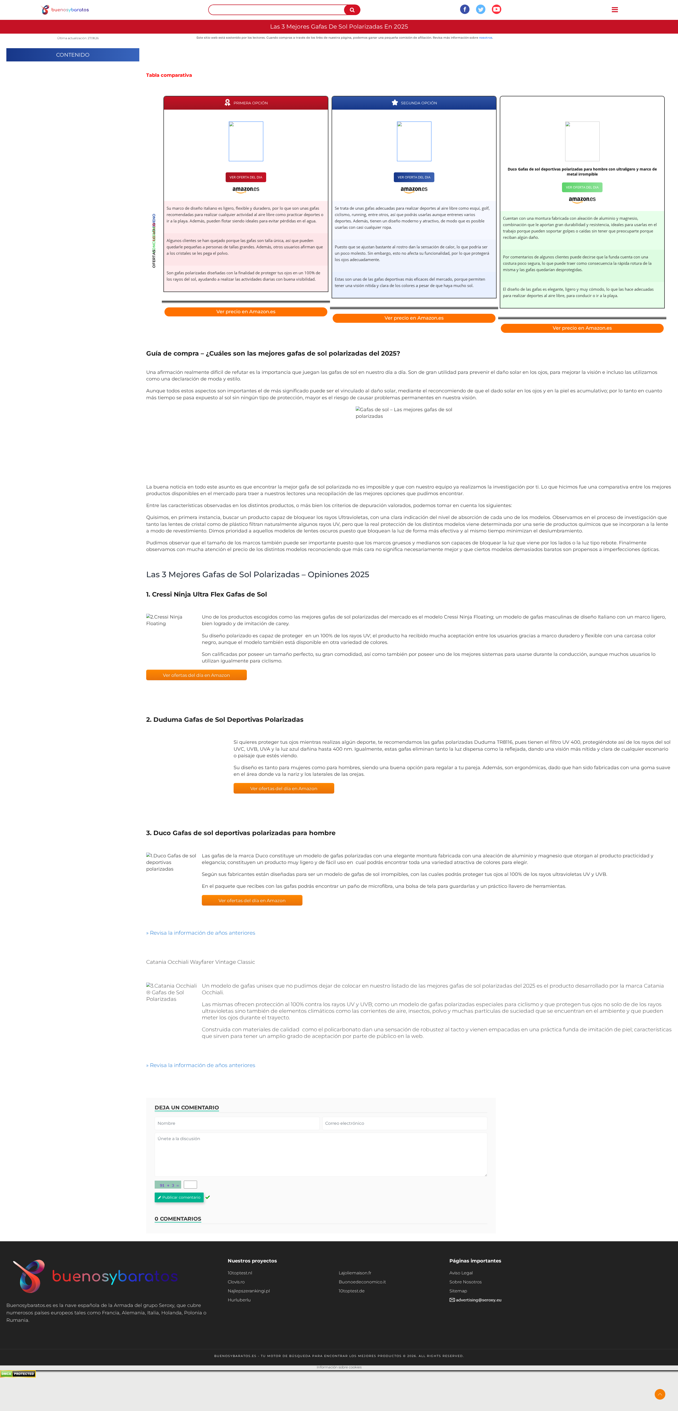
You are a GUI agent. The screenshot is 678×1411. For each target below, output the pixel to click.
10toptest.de (352, 1290)
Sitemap (458, 1290)
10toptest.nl (240, 1272)
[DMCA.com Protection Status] (18, 1376)
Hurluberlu (239, 1299)
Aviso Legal (461, 1272)
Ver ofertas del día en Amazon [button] (196, 675)
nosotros (485, 37)
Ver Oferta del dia (246, 177)
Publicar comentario (181, 1197)
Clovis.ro (236, 1281)
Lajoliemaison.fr (355, 1272)
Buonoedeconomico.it (362, 1281)
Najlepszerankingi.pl (249, 1290)
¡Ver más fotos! (186, 779)
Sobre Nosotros (465, 1281)
